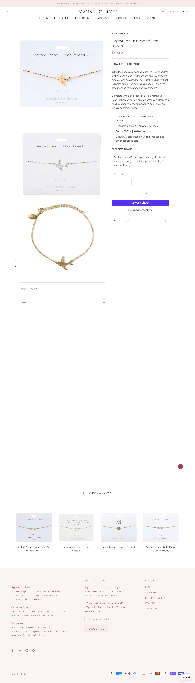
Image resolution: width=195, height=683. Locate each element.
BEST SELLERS (61, 18)
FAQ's (148, 587)
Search (173, 11)
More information (121, 221)
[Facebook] (12, 650)
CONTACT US (152, 18)
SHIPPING (150, 592)
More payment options (140, 209)
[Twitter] (19, 650)
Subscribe (96, 628)
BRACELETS (122, 18)
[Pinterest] (33, 650)
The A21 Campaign (30, 595)
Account (162, 11)
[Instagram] (26, 650)
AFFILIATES (151, 608)
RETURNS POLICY (155, 597)
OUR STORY (42, 18)
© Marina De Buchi (20, 674)
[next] (186, 528)
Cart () (184, 11)
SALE (137, 18)
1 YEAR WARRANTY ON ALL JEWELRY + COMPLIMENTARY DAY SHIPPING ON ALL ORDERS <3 (97, 3)
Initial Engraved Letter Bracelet (118, 546)
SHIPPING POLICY (28, 289)
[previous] (9, 528)
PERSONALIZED (83, 18)
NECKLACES (103, 18)
